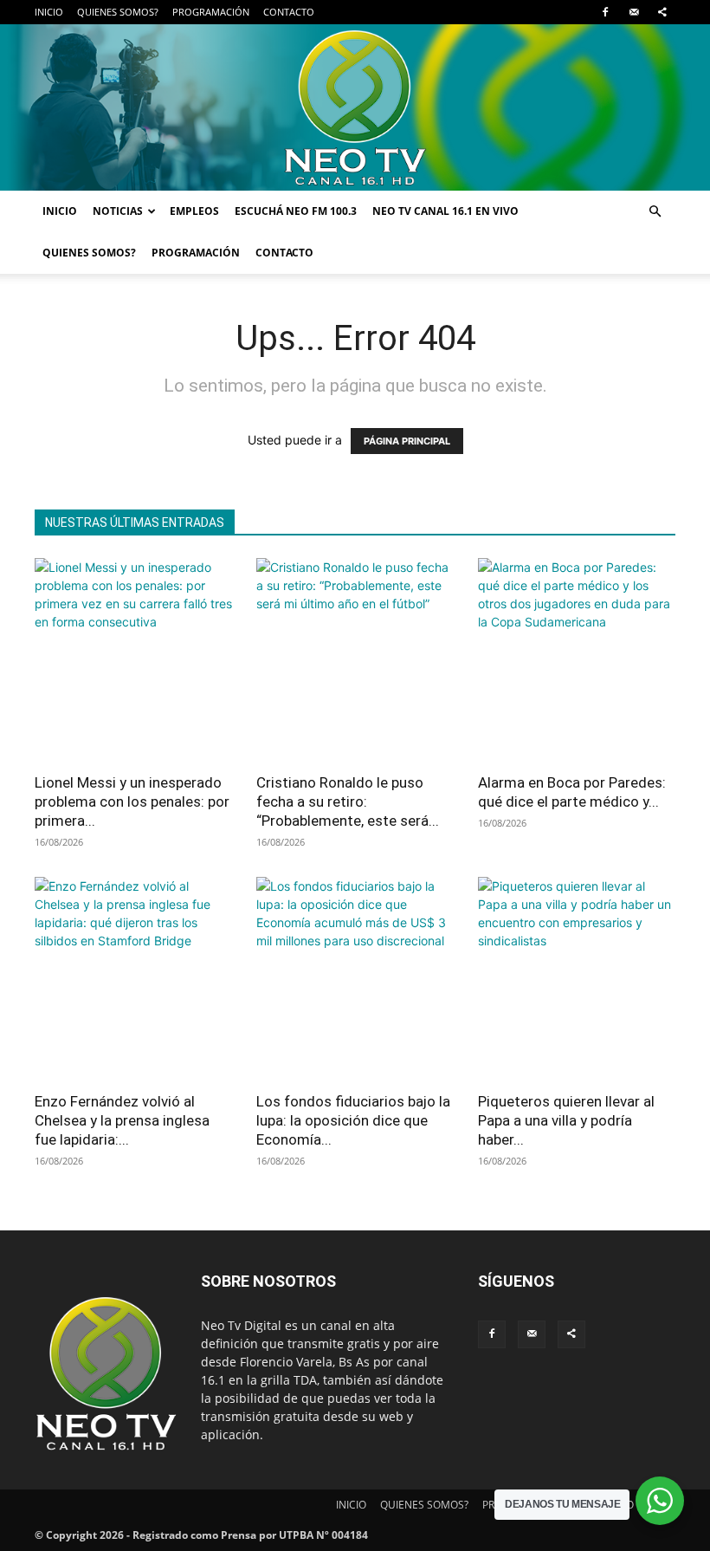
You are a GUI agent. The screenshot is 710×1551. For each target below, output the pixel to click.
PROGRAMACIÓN (210, 11)
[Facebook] (605, 12)
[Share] (662, 12)
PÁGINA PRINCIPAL (407, 441)
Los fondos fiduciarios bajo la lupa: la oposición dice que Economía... (353, 1120)
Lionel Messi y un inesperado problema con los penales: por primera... (132, 801)
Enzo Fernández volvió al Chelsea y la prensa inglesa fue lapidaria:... (122, 1120)
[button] (654, 212)
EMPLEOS (194, 211)
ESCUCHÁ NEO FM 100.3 (296, 211)
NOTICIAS (118, 211)
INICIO (49, 11)
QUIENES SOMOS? (117, 11)
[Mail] (634, 12)
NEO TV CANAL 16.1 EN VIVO (445, 211)
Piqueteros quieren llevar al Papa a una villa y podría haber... (566, 1120)
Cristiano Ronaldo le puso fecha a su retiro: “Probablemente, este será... (347, 801)
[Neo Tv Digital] (355, 107)
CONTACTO (288, 11)
